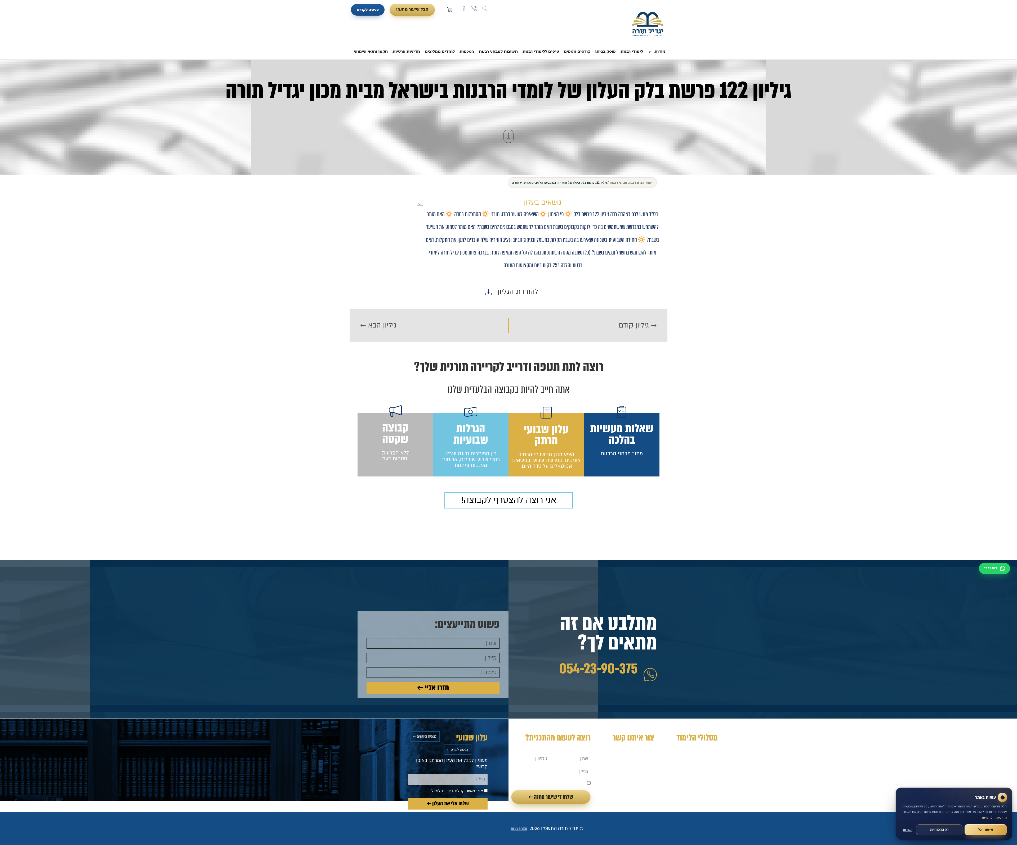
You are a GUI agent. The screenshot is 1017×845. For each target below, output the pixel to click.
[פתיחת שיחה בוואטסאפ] (994, 568)
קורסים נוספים (577, 51)
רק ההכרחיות (939, 830)
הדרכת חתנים (704, 769)
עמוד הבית (644, 182)
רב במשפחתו (705, 760)
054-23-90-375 (598, 669)
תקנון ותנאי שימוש (371, 51)
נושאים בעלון (542, 202)
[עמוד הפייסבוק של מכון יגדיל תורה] (464, 8)
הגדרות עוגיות (519, 828)
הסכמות (467, 51)
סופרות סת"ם (705, 777)
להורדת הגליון (518, 292)
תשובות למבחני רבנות (498, 51)
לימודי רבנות (632, 51)
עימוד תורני (707, 786)
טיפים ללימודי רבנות (541, 51)
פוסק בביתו (605, 51)
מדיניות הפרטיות (994, 817)
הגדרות (907, 830)
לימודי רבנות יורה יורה (696, 751)
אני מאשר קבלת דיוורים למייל (560, 783)
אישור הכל (985, 830)
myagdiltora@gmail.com (628, 763)
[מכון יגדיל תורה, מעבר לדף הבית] (647, 24)
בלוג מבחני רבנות (622, 182)
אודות (659, 51)
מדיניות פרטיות (406, 51)
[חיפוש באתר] (484, 8)
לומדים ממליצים (440, 51)
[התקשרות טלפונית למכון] (474, 8)
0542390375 (641, 756)
